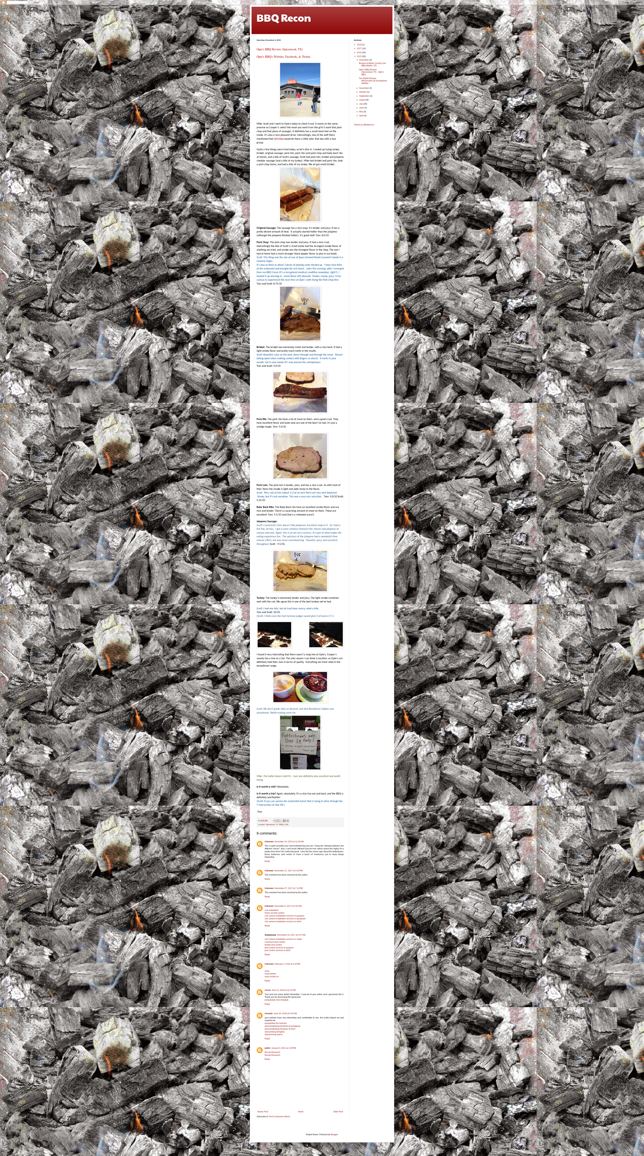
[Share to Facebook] (284, 820)
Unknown (269, 841)
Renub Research (272, 1052)
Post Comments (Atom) (279, 1116)
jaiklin (267, 1048)
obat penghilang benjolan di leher (280, 1029)
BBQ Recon (284, 17)
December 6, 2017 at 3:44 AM (288, 906)
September (364, 96)
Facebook (291, 56)
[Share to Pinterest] (287, 820)
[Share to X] (281, 820)
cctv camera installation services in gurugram (285, 918)
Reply (267, 861)
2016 (359, 52)
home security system (274, 913)
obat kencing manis (273, 1034)
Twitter (306, 56)
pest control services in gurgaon (279, 948)
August (362, 100)
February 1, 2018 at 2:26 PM (287, 964)
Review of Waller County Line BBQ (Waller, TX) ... (372, 64)
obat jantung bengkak (274, 1032)
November (364, 88)
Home (301, 1112)
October (363, 92)
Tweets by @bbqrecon (364, 125)
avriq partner (270, 974)
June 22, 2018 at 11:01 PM (284, 990)
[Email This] (275, 820)
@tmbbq (278, 139)
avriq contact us (272, 976)
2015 (359, 56)
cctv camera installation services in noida (283, 939)
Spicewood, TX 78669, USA (277, 824)
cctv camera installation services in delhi (283, 921)
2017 (359, 48)
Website (279, 56)
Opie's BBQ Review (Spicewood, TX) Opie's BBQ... (371, 72)
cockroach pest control (275, 942)
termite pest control (273, 945)
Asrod (268, 990)
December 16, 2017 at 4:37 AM (291, 935)
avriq (267, 971)
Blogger (334, 1134)
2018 (359, 44)
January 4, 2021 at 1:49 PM (283, 1048)
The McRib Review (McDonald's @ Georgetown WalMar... (373, 80)
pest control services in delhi (277, 950)
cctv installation (272, 910)
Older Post (338, 1112)
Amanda (269, 1013)
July (361, 104)
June (361, 108)
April (361, 115)
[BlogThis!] (278, 820)
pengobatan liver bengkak (276, 1000)
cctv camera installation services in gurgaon (284, 916)
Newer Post (262, 1112)
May (361, 111)
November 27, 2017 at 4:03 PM (289, 870)
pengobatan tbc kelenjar (276, 1023)
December (364, 60)
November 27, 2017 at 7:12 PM (289, 888)
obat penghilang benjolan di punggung (282, 1026)
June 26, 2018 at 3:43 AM (285, 1013)
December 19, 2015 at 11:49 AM (289, 841)
